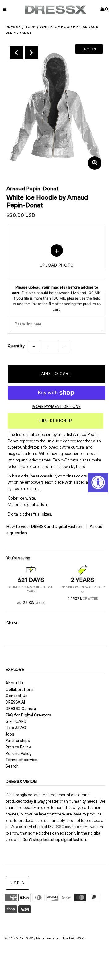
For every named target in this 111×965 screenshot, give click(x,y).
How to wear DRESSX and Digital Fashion (44, 526)
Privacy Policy (18, 747)
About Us (14, 683)
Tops (30, 27)
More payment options (56, 406)
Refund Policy (18, 753)
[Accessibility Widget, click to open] (98, 482)
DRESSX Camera (21, 708)
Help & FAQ (16, 727)
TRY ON (89, 49)
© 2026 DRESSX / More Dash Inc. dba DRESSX (44, 938)
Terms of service (22, 759)
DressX (13, 27)
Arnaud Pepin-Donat (32, 188)
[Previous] (16, 52)
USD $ (17, 883)
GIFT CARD (16, 721)
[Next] (31, 52)
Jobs (10, 734)
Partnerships (18, 740)
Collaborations (20, 689)
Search (12, 766)
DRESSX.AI (15, 702)
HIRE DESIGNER (55, 420)
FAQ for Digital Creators (28, 715)
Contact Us (16, 695)
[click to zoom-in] (94, 163)
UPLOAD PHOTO (56, 278)
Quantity (16, 346)
